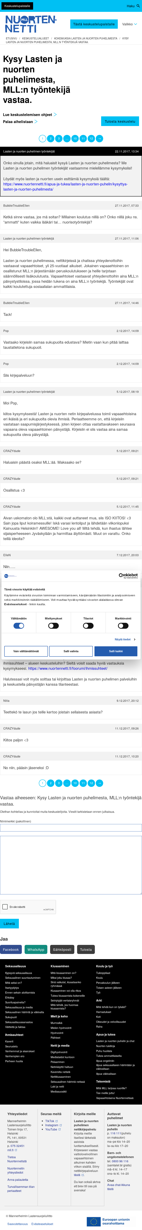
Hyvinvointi (57, 1033)
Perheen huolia (14, 1061)
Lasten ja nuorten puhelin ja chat (115, 1041)
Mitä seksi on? (13, 982)
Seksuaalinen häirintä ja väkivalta (24, 1012)
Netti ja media (60, 1045)
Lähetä (9, 923)
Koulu (99, 977)
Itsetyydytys (12, 987)
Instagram (51, 1125)
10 (75, 138)
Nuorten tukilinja (105, 1046)
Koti (98, 1017)
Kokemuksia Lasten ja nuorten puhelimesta (85, 38)
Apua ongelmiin (105, 1061)
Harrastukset (103, 1012)
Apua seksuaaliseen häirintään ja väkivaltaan (115, 1067)
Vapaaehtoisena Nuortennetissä (114, 1098)
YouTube (51, 1129)
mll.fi (10, 1150)
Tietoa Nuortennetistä (17, 1159)
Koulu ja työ (104, 966)
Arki (99, 1000)
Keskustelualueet (35, 38)
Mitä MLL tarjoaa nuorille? (111, 1088)
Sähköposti (62, 949)
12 (91, 138)
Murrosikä (56, 1023)
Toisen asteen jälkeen (109, 987)
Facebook (11, 949)
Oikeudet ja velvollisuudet (111, 1022)
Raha (99, 1026)
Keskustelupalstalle (17, 6)
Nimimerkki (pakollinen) (15, 821)
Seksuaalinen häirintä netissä (68, 1081)
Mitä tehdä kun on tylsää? (111, 1007)
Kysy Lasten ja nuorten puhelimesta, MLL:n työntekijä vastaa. (67, 40)
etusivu (11, 38)
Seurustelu (11, 1046)
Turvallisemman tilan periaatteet (21, 1189)
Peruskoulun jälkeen (108, 982)
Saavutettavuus (17, 1224)
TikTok (49, 1121)
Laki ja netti (57, 1086)
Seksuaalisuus (15, 966)
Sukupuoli (11, 1017)
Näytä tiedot (123, 639)
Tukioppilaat (103, 973)
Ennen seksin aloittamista (20, 992)
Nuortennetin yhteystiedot (15, 1170)
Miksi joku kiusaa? (61, 977)
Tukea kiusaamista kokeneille (68, 995)
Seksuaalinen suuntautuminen (22, 977)
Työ (98, 992)
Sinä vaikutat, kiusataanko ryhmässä (66, 984)
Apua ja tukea (105, 1034)
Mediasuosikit (59, 1091)
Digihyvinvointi (59, 1052)
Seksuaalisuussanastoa (19, 1022)
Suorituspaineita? (15, 1002)
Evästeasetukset (42, 1224)
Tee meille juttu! (105, 1093)
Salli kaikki (116, 651)
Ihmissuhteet (14, 1035)
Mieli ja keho (59, 1016)
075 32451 (18, 1146)
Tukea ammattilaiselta (109, 1056)
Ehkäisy (9, 997)
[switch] (53, 626)
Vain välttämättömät (26, 651)
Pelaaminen (58, 1062)
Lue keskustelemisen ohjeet (28, 114)
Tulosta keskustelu (120, 121)
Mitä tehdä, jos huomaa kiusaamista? (64, 1006)
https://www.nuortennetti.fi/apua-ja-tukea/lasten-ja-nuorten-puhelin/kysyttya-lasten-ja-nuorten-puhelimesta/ (65, 186)
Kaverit (9, 1041)
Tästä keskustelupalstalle (94, 23)
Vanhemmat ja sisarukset (20, 1051)
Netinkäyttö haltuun (62, 1067)
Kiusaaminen (60, 966)
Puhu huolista (104, 1051)
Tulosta (86, 949)
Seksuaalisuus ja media (19, 1007)
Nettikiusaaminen (61, 1076)
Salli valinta (71, 651)
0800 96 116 (120, 1161)
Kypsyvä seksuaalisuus (18, 973)
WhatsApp (36, 949)
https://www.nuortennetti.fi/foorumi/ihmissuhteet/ (68, 668)
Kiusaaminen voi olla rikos (66, 990)
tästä (77, 1175)
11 (83, 138)
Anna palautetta (17, 1180)
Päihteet (55, 1037)
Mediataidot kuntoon (63, 1057)
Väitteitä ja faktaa (15, 1027)
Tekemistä (103, 1081)
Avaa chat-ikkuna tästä (118, 1187)
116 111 (115, 1133)
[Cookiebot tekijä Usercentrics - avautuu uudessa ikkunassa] (121, 576)
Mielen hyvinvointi (61, 1028)
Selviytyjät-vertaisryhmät (65, 1000)
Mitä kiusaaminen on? (63, 973)
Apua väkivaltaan (106, 1074)
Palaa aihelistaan (18, 121)
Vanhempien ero (14, 1056)
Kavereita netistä (60, 1072)
